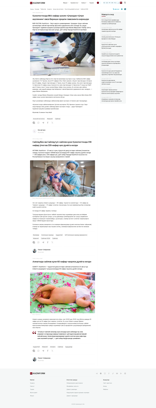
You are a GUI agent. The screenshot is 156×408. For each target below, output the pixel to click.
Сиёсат (32, 386)
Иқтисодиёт (33, 392)
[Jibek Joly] (116, 9)
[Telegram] (43, 123)
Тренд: (32, 9)
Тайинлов (43, 9)
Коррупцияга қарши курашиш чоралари (78, 392)
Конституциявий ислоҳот (72, 9)
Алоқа (105, 386)
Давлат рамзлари (72, 389)
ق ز (118, 3)
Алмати (52, 347)
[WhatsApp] (38, 123)
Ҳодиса (49, 9)
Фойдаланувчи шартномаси (75, 383)
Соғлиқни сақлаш (47, 235)
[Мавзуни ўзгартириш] (99, 2)
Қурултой (59, 235)
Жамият (50, 119)
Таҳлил (91, 2)
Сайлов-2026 (84, 9)
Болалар (36, 235)
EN (112, 3)
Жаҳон (32, 396)
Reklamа (105, 389)
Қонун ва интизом (58, 9)
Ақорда (37, 9)
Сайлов (57, 119)
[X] (52, 123)
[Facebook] (47, 123)
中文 (115, 3)
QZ (107, 3)
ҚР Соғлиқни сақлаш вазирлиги (76, 235)
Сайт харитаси (107, 383)
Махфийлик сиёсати (72, 386)
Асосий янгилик (39, 119)
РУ (109, 3)
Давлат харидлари (72, 396)
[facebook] (109, 373)
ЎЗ (121, 3)
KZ (104, 3)
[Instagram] (33, 123)
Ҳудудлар (68, 347)
